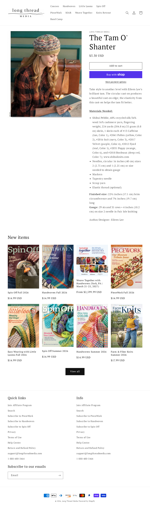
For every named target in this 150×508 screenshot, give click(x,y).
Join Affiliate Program (20, 405)
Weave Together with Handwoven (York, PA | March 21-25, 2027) (89, 283)
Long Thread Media (70, 501)
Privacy (12, 432)
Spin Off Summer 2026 (55, 350)
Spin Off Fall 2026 (18, 292)
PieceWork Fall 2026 (122, 292)
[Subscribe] (59, 475)
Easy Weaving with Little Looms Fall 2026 (22, 353)
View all (75, 371)
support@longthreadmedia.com (25, 453)
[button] (127, 12)
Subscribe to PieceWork (20, 416)
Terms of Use (15, 437)
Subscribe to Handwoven (21, 421)
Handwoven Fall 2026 (54, 292)
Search (11, 410)
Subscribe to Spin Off (19, 426)
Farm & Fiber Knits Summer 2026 (122, 353)
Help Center (14, 442)
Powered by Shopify (87, 501)
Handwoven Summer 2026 (91, 351)
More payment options (115, 82)
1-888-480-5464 (16, 458)
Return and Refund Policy (22, 448)
